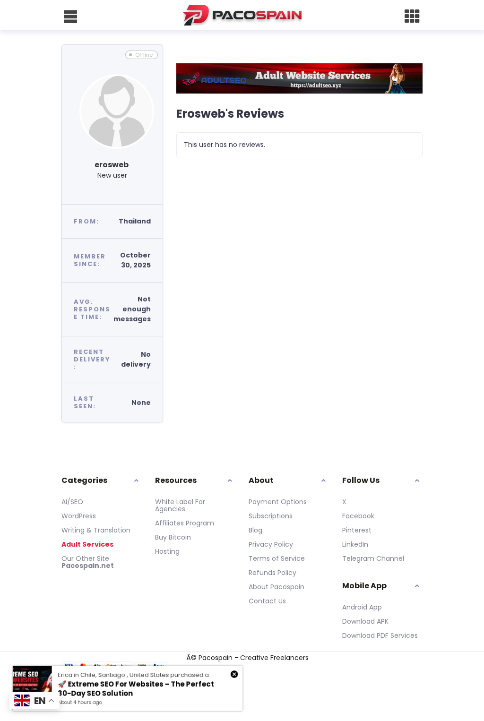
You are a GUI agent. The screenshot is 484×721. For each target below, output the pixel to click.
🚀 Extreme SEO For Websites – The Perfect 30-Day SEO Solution (136, 688)
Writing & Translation (95, 530)
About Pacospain (276, 587)
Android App (362, 607)
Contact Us (267, 601)
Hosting (167, 551)
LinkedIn (355, 544)
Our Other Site (85, 558)
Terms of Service (277, 558)
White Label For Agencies (180, 505)
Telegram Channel (373, 558)
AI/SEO (72, 501)
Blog (255, 530)
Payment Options (278, 501)
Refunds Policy (272, 572)
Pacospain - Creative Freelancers (254, 657)
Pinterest (357, 530)
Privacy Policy (271, 544)
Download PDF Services (380, 635)
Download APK (365, 621)
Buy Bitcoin (173, 537)
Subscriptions (271, 516)
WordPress (78, 516)
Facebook (358, 516)
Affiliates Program (184, 523)
